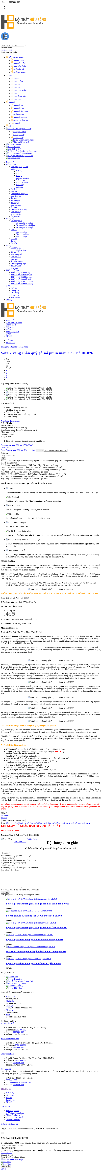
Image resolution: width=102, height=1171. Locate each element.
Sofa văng (20, 185)
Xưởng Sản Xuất (7, 1023)
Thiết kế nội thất (12, 270)
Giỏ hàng (9, 340)
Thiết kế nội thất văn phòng (22, 284)
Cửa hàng (15, 293)
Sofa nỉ (19, 173)
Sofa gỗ (19, 176)
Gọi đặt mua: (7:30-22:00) (17, 445)
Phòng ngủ (10, 245)
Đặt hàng (5, 892)
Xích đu (14, 207)
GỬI (3, 458)
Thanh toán (10, 342)
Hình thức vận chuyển (15, 1117)
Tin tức (9, 1098)
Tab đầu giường (17, 261)
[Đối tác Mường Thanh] (16, 983)
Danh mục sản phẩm (14, 322)
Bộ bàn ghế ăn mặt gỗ (24, 227)
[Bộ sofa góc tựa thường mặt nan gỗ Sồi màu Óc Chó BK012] (31, 923)
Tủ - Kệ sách (16, 266)
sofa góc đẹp (76, 823)
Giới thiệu (10, 1093)
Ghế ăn (14, 239)
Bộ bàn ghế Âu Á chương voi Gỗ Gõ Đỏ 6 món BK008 (34, 915)
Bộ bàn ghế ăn (16, 221)
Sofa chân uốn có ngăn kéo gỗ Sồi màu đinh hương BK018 (36, 951)
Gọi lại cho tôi (32, 839)
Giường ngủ (16, 248)
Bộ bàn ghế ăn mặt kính (25, 225)
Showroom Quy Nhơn (10, 1038)
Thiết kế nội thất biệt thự (20, 272)
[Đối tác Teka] (12, 977)
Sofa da (19, 171)
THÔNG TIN (6, 1089)
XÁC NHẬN (6, 1166)
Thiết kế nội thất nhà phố (21, 279)
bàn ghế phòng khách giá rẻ (59, 823)
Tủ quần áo (15, 252)
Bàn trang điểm (17, 254)
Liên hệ (9, 299)
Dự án (8, 286)
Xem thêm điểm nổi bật (10, 421)
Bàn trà (14, 191)
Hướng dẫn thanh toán (15, 1113)
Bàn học (14, 259)
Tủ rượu (14, 198)
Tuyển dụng (10, 1100)
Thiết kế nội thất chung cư (21, 275)
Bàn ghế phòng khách (19, 167)
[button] (6, 1153)
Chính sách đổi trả (13, 1120)
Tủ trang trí (15, 200)
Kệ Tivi (14, 189)
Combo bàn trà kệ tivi (19, 194)
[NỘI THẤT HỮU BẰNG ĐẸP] (23, 27)
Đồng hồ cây (16, 214)
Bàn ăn (14, 230)
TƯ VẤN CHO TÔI (8, 1148)
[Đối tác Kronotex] (14, 979)
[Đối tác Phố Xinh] (14, 988)
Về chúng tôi (6, 1069)
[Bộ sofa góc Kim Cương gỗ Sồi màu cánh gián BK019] (28, 959)
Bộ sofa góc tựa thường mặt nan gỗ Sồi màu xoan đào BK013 (37, 903)
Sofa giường (21, 180)
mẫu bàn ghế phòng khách (37, 823)
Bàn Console (16, 205)
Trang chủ (10, 162)
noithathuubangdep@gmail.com (18, 1082)
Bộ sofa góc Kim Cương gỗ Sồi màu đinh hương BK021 (34, 939)
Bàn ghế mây (16, 212)
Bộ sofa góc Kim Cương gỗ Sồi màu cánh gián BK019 (33, 963)
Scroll (3, 1169)
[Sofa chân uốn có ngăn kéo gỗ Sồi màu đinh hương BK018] (30, 947)
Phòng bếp (10, 218)
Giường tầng (21, 250)
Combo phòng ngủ (18, 263)
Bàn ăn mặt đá (21, 232)
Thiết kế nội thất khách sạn (21, 277)
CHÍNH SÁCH (7, 1106)
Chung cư (15, 290)
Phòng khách (11, 164)
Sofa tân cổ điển (22, 178)
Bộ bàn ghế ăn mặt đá (24, 223)
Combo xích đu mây (19, 209)
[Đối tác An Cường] (14, 986)
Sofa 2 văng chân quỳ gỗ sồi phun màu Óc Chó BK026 (47, 353)
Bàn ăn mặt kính (22, 234)
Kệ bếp (14, 243)
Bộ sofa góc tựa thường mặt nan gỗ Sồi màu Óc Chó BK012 (36, 927)
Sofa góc (19, 187)
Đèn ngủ (14, 268)
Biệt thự (14, 288)
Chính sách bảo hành (14, 1115)
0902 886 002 (6, 50)
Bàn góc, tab (16, 196)
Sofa (13, 169)
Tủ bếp (14, 241)
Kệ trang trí (15, 216)
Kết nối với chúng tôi (9, 1124)
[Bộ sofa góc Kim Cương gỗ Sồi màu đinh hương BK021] (29, 935)
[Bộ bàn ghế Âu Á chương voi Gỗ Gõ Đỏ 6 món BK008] (29, 911)
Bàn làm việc (16, 257)
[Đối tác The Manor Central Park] (19, 981)
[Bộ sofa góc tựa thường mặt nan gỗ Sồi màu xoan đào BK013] (31, 899)
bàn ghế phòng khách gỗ (16, 823)
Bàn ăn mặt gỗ (21, 236)
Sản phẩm (10, 1095)
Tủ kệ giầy (15, 203)
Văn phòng (15, 297)
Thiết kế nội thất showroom (22, 281)
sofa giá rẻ (86, 823)
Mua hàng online (12, 1111)
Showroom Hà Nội (8, 1054)
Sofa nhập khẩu (22, 182)
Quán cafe (15, 295)
